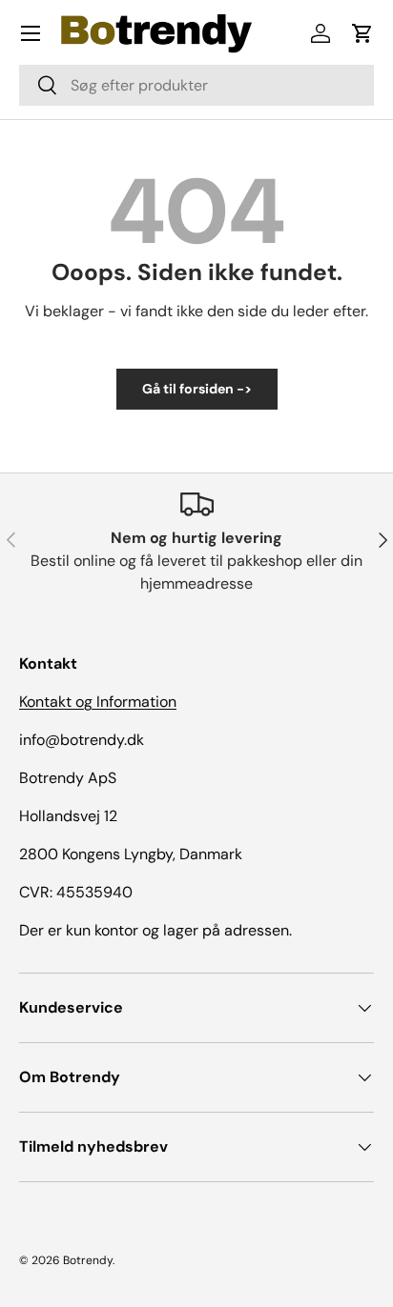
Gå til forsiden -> (197, 388)
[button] (362, 33)
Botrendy (88, 1260)
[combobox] (196, 85)
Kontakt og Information (97, 702)
